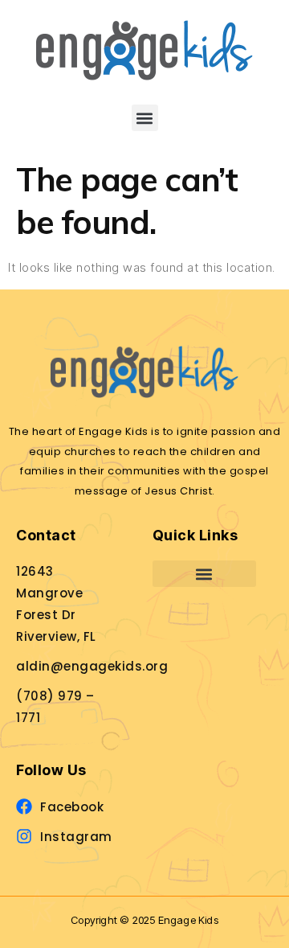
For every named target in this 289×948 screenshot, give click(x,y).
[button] (145, 118)
